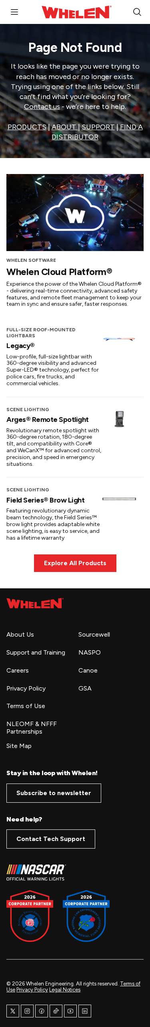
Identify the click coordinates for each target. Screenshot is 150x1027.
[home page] (35, 603)
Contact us (42, 106)
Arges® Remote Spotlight (47, 419)
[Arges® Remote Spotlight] (119, 419)
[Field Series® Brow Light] (119, 499)
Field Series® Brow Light (45, 500)
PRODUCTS (27, 127)
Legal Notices (64, 990)
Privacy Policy (32, 990)
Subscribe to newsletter (53, 793)
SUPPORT (98, 127)
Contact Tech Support (50, 839)
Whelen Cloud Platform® (59, 271)
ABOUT (65, 127)
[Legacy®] (119, 339)
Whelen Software (31, 260)
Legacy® (20, 345)
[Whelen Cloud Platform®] (75, 212)
